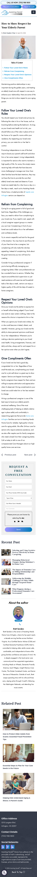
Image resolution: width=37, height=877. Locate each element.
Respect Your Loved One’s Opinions (16, 75)
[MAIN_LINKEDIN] (13, 847)
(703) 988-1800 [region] (7, 836)
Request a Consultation (11, 7)
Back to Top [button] (17, 872)
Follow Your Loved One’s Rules (15, 68)
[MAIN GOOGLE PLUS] (3, 847)
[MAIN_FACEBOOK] (8, 847)
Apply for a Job (29, 7)
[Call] (20, 624)
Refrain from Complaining (13, 71)
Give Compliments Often (12, 78)
